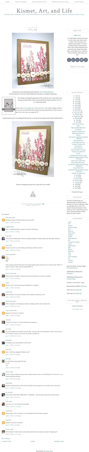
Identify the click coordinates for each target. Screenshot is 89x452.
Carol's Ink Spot (10, 273)
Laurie (7, 236)
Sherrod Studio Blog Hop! (78, 127)
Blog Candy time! (78, 140)
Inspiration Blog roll (60, 1)
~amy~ (7, 401)
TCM (69, 253)
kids (69, 240)
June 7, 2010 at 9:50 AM (13, 315)
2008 (76, 186)
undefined (81, 309)
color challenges (72, 256)
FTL (39, 205)
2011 (76, 107)
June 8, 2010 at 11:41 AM (13, 406)
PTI (69, 223)
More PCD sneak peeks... (78, 162)
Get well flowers (78, 148)
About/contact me (39, 1)
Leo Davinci (78, 129)
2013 (76, 103)
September (77, 116)
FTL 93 (78, 153)
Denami (70, 225)
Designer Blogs (49, 451)
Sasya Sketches (72, 238)
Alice (7, 420)
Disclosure (79, 1)
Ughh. (78, 125)
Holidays (70, 234)
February (77, 180)
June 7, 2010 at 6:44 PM (13, 379)
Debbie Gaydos (9, 301)
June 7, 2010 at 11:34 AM (13, 325)
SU (69, 258)
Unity (69, 255)
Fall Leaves (84, 286)
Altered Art (71, 251)
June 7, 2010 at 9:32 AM (13, 306)
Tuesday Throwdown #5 (78, 131)
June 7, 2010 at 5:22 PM (13, 367)
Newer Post (59, 441)
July (77, 120)
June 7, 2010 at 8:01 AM (13, 241)
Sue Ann (8, 392)
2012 (76, 105)
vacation (70, 262)
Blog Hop (70, 231)
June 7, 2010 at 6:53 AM (13, 222)
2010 (76, 109)
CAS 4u (78, 135)
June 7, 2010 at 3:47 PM (13, 345)
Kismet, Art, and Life (44, 11)
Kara (7, 358)
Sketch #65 (78, 293)
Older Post (6, 441)
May (77, 175)
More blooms (78, 146)
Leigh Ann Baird (10, 310)
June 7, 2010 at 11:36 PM (13, 388)
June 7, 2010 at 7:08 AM (13, 232)
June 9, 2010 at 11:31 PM (13, 434)
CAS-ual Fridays (72, 227)
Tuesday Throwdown (74, 242)
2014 (76, 101)
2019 (76, 96)
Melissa (7, 245)
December (77, 111)
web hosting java (75, 309)
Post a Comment (6, 438)
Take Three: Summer (78, 124)
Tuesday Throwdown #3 (78, 151)
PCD (69, 229)
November (77, 112)
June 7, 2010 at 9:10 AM (13, 288)
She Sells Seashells (72, 268)
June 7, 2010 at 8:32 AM (13, 269)
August (77, 118)
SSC (69, 247)
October (77, 114)
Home (7, 1)
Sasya (7, 349)
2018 (76, 98)
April (77, 177)
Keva (7, 329)
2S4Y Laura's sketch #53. (78, 160)
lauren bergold (9, 254)
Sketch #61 (78, 290)
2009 (76, 184)
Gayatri (7, 383)
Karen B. (8, 372)
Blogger (81, 192)
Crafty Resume (20, 1)
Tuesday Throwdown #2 (78, 173)
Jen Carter (8, 429)
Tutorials (70, 260)
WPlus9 (70, 249)
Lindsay (8, 292)
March (77, 179)
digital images (72, 245)
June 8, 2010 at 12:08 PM (13, 416)
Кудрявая (8, 227)
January (77, 182)
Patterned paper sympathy (78, 149)
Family (70, 244)
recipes (70, 236)
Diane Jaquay (9, 217)
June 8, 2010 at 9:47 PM (13, 425)
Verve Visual (71, 233)
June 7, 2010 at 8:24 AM (13, 250)
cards (34, 205)
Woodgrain (70, 273)
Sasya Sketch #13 (78, 168)
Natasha (7, 411)
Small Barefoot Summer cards (78, 155)
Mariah (7, 340)
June (77, 122)
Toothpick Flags (71, 279)
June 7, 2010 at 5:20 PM (13, 354)
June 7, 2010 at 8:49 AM (13, 278)
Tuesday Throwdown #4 (78, 144)
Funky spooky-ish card (78, 142)
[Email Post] (43, 204)
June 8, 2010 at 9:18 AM (13, 397)
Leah (7, 320)
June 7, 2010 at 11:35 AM (13, 336)
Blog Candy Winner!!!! (78, 133)
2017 (76, 99)
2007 (76, 188)
